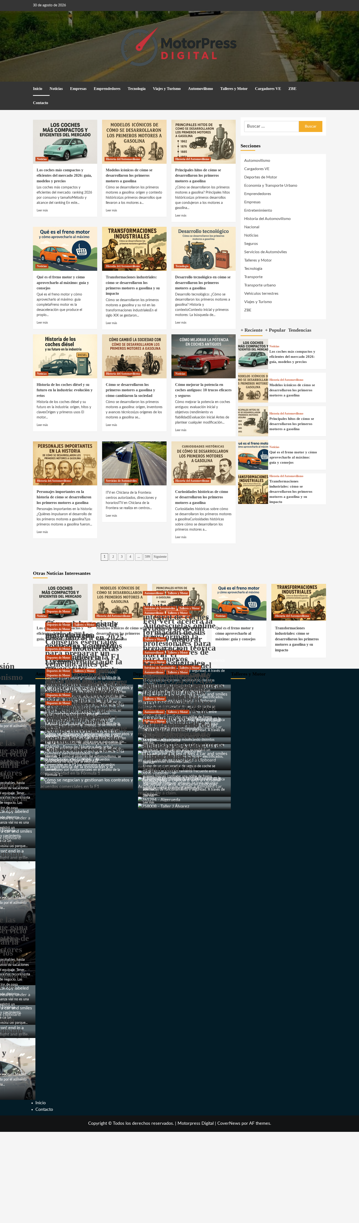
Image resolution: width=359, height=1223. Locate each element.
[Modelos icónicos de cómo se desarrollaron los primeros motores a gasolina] (134, 142)
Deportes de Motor (260, 177)
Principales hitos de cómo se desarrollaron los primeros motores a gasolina (198, 175)
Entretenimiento (258, 210)
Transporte (253, 277)
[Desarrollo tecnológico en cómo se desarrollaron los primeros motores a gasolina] (203, 249)
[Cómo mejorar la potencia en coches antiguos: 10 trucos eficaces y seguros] (203, 356)
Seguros (251, 244)
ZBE (292, 89)
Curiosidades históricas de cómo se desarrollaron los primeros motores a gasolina (201, 497)
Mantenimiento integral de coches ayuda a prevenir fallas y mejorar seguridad (83, 747)
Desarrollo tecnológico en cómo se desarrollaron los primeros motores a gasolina (203, 282)
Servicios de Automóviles (121, 480)
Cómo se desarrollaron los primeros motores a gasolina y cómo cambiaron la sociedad (130, 390)
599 (147, 556)
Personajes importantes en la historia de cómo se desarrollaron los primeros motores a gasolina (64, 497)
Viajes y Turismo (167, 89)
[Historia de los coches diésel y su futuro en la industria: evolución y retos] (65, 356)
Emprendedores (107, 89)
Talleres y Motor (234, 89)
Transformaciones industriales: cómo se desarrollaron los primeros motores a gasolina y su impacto (290, 492)
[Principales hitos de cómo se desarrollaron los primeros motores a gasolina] (203, 142)
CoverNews (228, 1123)
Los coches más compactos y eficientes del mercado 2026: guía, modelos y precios (64, 175)
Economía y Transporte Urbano (270, 185)
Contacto (40, 103)
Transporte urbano (260, 285)
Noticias (56, 89)
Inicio (37, 89)
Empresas (78, 89)
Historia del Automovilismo (123, 159)
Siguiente (160, 556)
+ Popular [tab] (275, 330)
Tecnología (137, 89)
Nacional (251, 227)
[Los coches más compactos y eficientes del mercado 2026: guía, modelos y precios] (65, 142)
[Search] (323, 89)
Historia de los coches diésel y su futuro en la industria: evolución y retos (65, 390)
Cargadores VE (268, 89)
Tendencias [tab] (299, 330)
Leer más (42, 210)
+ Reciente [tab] (252, 330)
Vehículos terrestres (261, 293)
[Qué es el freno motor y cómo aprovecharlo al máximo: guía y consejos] (65, 249)
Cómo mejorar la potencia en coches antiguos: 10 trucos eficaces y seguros (203, 390)
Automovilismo (200, 89)
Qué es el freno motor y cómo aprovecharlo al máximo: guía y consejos (63, 282)
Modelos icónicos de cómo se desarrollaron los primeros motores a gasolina (129, 175)
